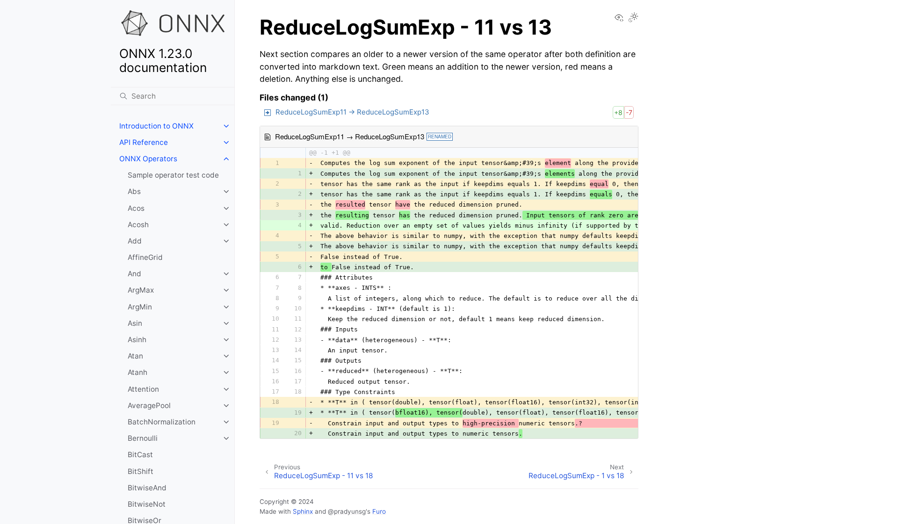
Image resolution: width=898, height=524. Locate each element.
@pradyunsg (347, 511)
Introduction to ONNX (156, 126)
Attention (143, 389)
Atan (135, 356)
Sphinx (303, 511)
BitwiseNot (147, 504)
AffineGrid (145, 257)
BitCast (140, 454)
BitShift (140, 471)
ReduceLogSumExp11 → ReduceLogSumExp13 (352, 112)
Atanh (137, 372)
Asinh (137, 339)
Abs (134, 191)
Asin (135, 323)
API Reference (143, 142)
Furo (379, 511)
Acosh (138, 224)
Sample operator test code (173, 175)
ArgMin (140, 306)
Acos (136, 208)
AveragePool (149, 405)
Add (135, 241)
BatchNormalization (162, 421)
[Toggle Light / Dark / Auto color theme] (633, 18)
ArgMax (141, 290)
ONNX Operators (148, 158)
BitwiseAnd (147, 487)
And (134, 273)
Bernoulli (143, 438)
